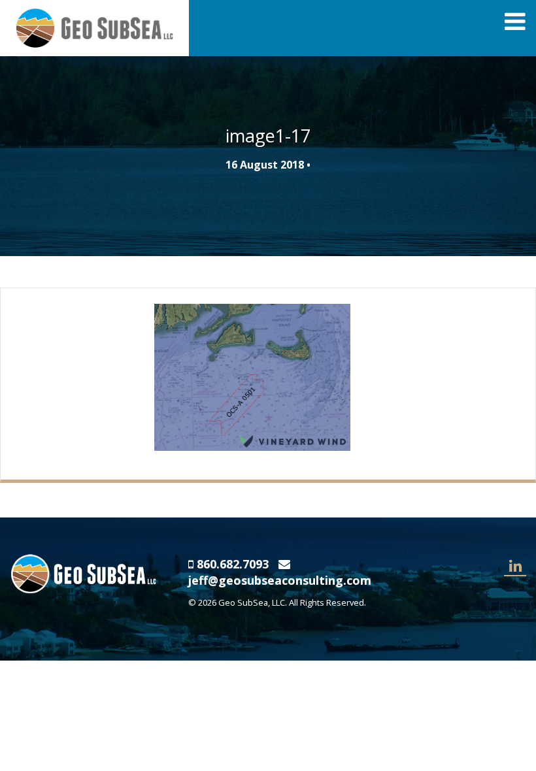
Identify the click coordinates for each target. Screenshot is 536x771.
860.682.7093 (233, 564)
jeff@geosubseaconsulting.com (279, 580)
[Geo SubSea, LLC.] (94, 27)
